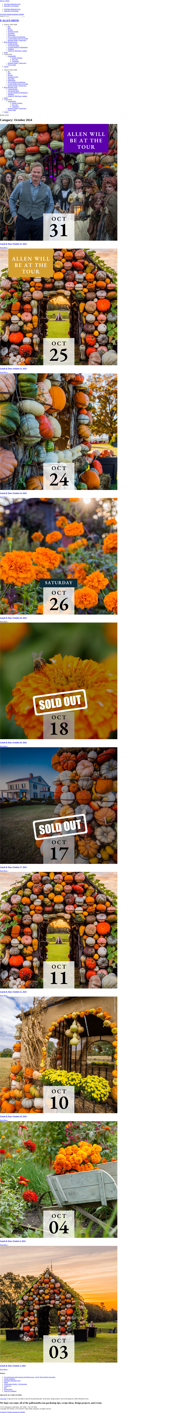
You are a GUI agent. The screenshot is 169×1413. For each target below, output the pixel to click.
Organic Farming (17, 58)
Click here (3, 1399)
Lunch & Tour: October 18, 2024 (13, 742)
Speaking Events (13, 31)
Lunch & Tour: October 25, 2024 (13, 369)
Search (2, 16)
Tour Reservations (13, 45)
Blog (9, 28)
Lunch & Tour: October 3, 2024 (13, 1366)
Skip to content (4, 1)
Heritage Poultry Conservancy (17, 40)
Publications (11, 35)
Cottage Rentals (13, 44)
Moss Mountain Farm (10, 42)
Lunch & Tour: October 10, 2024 (13, 1116)
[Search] (24, 16)
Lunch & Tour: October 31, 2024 (13, 244)
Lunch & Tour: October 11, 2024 (13, 992)
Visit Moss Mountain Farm (12, 4)
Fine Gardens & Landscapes (16, 37)
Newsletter (11, 33)
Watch (6, 52)
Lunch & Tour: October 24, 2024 (13, 493)
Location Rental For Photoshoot (18, 47)
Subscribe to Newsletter (11, 6)
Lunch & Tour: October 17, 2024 (13, 867)
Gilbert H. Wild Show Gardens (17, 51)
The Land (15, 59)
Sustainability (12, 56)
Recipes (10, 30)
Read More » (4, 247)
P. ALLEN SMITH (9, 20)
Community (15, 61)
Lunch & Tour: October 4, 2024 (13, 1241)
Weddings (11, 49)
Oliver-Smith (12, 65)
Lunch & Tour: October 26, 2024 (13, 618)
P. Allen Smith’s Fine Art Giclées (18, 38)
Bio (9, 26)
